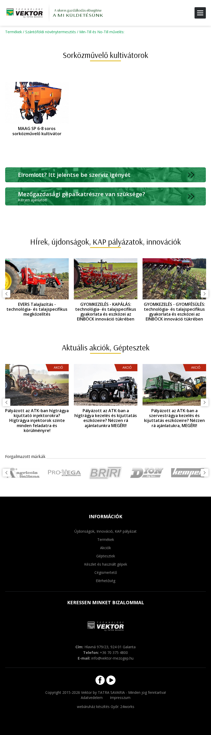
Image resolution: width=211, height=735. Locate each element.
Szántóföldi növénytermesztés (50, 31)
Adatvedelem (92, 697)
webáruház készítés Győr (97, 706)
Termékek (13, 31)
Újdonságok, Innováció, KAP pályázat (105, 531)
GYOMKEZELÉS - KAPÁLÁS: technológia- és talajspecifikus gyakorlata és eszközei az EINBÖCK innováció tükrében (105, 311)
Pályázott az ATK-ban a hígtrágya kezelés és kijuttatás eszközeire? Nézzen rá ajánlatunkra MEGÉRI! (66, 418)
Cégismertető (105, 572)
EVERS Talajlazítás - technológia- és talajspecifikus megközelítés (36, 309)
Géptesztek (105, 556)
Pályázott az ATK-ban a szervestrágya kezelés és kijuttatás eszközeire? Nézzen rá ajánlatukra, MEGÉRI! (134, 418)
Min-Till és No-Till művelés (101, 31)
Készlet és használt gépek (105, 564)
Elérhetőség (105, 580)
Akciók (105, 547)
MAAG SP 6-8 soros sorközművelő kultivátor (36, 131)
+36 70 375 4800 (114, 652)
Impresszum (120, 697)
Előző (6, 294)
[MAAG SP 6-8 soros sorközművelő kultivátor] (37, 103)
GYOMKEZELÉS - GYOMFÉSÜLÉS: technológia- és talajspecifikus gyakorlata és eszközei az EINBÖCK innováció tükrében (174, 311)
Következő (204, 294)
